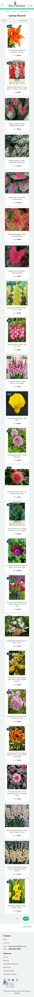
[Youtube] (13, 980)
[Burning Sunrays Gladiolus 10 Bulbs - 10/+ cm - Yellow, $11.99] (17, 293)
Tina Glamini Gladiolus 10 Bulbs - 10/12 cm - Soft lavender (17, 382)
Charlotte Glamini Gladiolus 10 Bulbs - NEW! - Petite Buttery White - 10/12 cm (17, 869)
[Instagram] (9, 980)
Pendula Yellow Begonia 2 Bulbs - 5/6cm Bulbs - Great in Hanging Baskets (17, 679)
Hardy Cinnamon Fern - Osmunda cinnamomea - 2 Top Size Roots (17, 529)
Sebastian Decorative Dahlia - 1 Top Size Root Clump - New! (17, 492)
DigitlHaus (17, 993)
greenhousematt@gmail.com (17, 946)
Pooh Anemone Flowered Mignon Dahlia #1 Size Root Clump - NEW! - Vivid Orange (17, 755)
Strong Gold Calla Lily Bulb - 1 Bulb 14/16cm (17, 419)
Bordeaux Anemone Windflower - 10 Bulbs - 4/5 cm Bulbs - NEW (17, 566)
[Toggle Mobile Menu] (2, 6)
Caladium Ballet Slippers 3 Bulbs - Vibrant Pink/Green (17, 235)
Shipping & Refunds (8, 970)
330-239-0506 (15, 949)
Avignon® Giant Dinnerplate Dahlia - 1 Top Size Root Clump (17, 717)
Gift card (5, 957)
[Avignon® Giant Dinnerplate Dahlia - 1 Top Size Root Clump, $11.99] (17, 701)
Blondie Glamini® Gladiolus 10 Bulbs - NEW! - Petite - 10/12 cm (17, 831)
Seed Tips (6, 960)
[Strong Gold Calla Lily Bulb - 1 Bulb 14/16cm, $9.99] (17, 403)
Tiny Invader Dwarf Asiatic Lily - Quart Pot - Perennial (17, 51)
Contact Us (6, 942)
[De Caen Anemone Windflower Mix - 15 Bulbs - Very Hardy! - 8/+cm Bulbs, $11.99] (17, 587)
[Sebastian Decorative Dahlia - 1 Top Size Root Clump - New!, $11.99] (17, 477)
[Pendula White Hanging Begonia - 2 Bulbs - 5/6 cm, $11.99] (17, 626)
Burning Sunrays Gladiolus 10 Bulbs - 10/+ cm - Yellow (17, 308)
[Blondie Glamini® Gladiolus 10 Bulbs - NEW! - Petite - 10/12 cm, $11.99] (17, 815)
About (5, 939)
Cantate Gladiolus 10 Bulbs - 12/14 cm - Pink (17, 345)
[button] (9, 984)
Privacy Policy (21, 991)
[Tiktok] (17, 980)
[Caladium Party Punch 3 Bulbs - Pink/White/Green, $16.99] (17, 183)
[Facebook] (4, 980)
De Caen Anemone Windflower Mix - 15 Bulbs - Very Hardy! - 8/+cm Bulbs (17, 604)
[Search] (28, 6)
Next (25, 918)
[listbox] (25, 20)
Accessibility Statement (10, 974)
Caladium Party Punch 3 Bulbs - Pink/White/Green (17, 198)
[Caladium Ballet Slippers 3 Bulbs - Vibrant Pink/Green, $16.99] (17, 219)
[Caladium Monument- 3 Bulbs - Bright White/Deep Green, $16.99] (17, 146)
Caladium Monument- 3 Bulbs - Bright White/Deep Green (17, 161)
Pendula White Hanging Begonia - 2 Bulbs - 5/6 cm (17, 641)
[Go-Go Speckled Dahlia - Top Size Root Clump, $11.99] (17, 440)
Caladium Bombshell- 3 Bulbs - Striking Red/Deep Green (17, 124)
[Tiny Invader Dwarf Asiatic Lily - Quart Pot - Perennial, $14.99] (17, 35)
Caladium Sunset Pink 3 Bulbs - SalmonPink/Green (17, 272)
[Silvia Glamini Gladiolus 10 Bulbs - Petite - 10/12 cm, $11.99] (17, 891)
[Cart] (31, 6)
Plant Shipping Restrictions (10, 964)
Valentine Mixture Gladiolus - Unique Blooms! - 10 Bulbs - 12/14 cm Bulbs (17, 88)
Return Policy (7, 967)
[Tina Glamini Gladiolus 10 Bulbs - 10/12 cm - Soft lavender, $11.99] (17, 367)
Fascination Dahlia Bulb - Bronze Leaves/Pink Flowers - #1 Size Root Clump (17, 793)
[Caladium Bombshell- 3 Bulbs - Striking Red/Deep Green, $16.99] (17, 109)
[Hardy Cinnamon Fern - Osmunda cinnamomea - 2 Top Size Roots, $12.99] (17, 514)
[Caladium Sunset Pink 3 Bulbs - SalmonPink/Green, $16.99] (17, 256)
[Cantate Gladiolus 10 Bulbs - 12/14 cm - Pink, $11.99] (17, 330)
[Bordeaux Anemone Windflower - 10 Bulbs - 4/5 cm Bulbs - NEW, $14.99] (17, 551)
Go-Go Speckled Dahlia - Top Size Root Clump (17, 456)
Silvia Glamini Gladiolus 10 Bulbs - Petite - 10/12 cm (17, 906)
